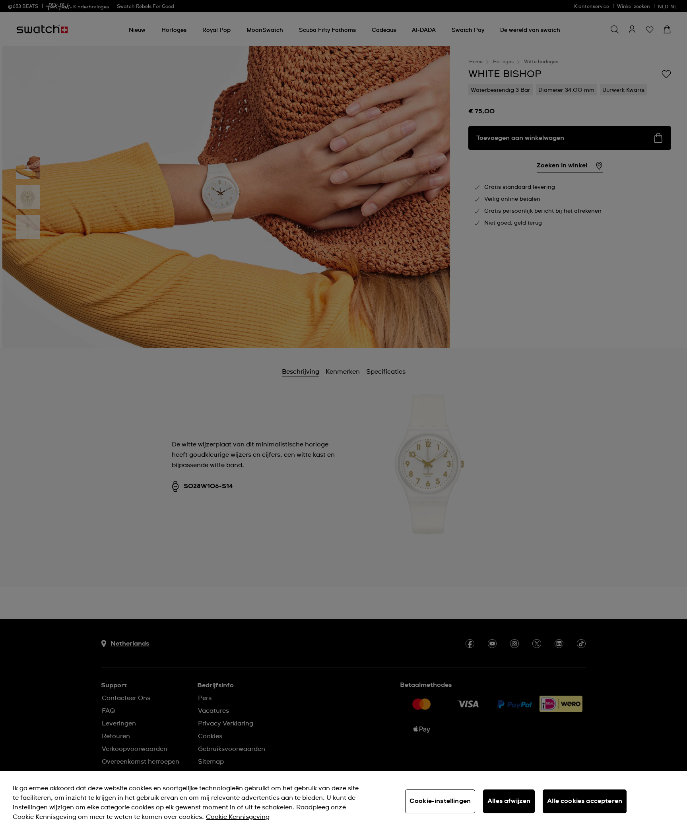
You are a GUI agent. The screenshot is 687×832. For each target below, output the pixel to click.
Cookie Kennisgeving (238, 817)
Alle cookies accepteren (584, 801)
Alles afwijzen (508, 801)
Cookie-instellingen (440, 801)
